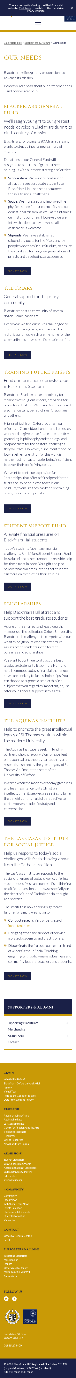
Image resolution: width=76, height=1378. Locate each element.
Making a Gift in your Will (17, 1272)
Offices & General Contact (18, 1235)
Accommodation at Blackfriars (20, 1167)
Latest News (10, 1199)
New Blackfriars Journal (16, 1144)
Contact (13, 1042)
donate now (17, 271)
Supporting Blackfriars (23, 1023)
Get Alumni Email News (16, 1204)
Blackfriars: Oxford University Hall (22, 1083)
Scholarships (10, 1176)
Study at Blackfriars (14, 1159)
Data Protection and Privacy (19, 1099)
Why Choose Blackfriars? (17, 1163)
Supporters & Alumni (21, 1249)
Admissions (13, 1154)
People (7, 1240)
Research (11, 1109)
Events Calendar (13, 1208)
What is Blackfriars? (14, 1079)
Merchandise (16, 1029)
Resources (9, 1135)
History (8, 1087)
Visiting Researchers (15, 1131)
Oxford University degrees (18, 1171)
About (9, 1073)
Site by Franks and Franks (18, 1371)
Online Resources (13, 1139)
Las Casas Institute (14, 1123)
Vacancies (9, 1220)
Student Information (14, 1216)
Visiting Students (13, 1180)
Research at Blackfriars (16, 1115)
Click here (25, 8)
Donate (8, 1263)
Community (14, 1190)
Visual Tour (10, 1091)
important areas (20, 925)
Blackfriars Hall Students (17, 1212)
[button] (38, 24)
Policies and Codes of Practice (20, 1095)
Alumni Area (16, 1035)
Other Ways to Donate (16, 1268)
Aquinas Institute (13, 1119)
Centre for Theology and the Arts (21, 1127)
